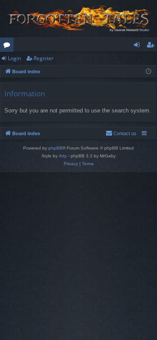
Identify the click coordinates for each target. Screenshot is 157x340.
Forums (8, 46)
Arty (63, 155)
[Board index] (78, 18)
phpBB (55, 148)
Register (44, 58)
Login (14, 58)
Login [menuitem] (138, 46)
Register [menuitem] (152, 46)
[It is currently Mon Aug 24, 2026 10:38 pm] (148, 72)
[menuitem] (121, 133)
